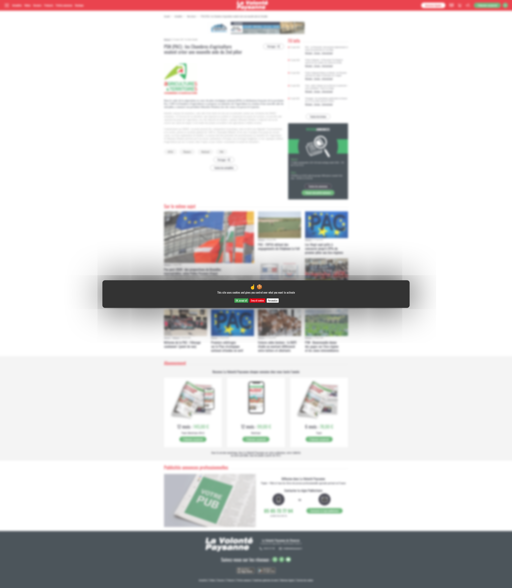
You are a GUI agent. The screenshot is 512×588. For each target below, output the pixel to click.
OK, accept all (241, 300)
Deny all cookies (257, 300)
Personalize (272, 300)
